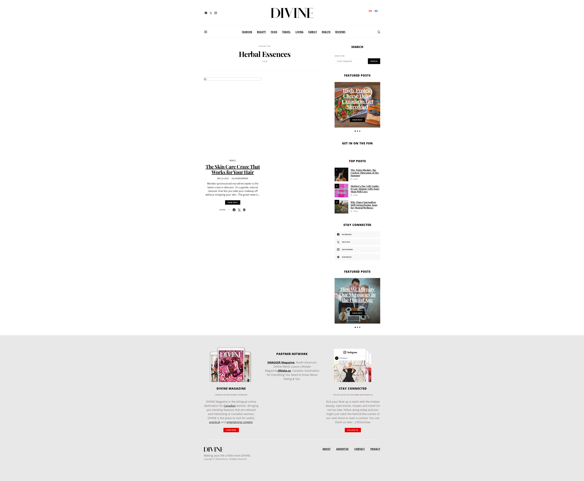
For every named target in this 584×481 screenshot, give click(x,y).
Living (299, 32)
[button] (355, 131)
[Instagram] (216, 13)
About (326, 449)
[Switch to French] (376, 11)
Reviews (340, 32)
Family (312, 32)
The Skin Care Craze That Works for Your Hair (233, 169)
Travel (286, 32)
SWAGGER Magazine (281, 362)
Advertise (342, 449)
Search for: (340, 56)
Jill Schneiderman (240, 178)
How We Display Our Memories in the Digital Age (357, 294)
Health (326, 32)
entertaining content (239, 422)
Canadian (230, 406)
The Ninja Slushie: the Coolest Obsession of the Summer (365, 172)
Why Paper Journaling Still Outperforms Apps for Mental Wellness (364, 205)
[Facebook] (206, 13)
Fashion (247, 32)
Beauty (261, 32)
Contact (359, 449)
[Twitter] (211, 13)
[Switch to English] (370, 11)
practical (214, 422)
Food (274, 32)
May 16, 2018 (223, 178)
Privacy (375, 449)
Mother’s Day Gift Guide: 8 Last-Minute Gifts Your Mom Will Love (365, 188)
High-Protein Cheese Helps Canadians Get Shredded (357, 98)
